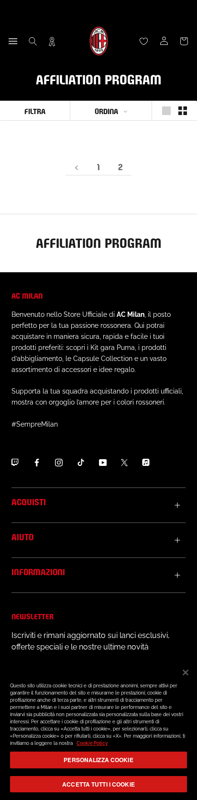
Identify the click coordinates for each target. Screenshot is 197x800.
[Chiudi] (185, 672)
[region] (98, 729)
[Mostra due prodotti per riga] (182, 110)
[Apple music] (146, 462)
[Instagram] (59, 462)
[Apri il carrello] (184, 41)
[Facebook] (37, 462)
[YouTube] (103, 462)
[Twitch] (15, 462)
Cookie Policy (92, 743)
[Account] (164, 41)
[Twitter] (124, 462)
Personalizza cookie (98, 759)
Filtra (34, 110)
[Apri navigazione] (13, 41)
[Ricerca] (33, 41)
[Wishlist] (144, 41)
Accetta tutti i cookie (98, 784)
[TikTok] (81, 462)
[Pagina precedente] (77, 167)
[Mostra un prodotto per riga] (166, 110)
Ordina (106, 110)
